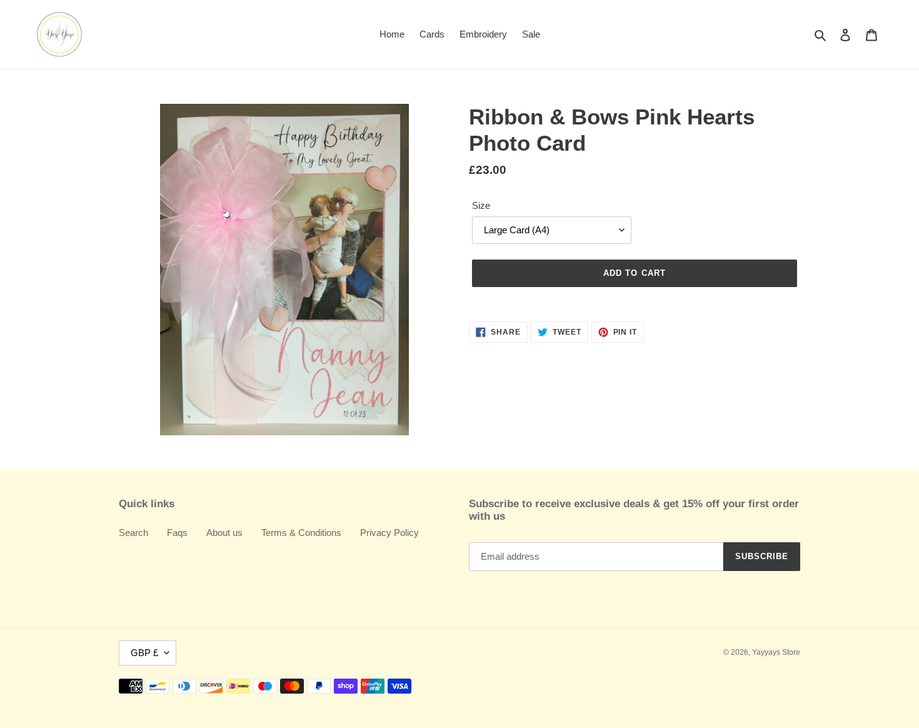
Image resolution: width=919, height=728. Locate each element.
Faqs (177, 532)
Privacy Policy (389, 532)
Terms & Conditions (301, 532)
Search (133, 532)
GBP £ (144, 652)
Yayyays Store (776, 652)
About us (224, 532)
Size (481, 205)
